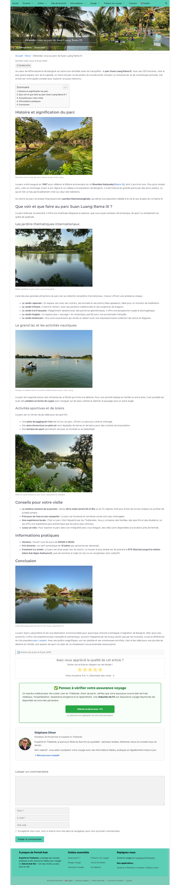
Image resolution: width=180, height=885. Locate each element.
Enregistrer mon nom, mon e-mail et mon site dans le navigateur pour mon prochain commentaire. (69, 831)
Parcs (28, 55)
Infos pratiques (76, 3)
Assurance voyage (76, 867)
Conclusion (24, 104)
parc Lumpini (40, 640)
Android (121, 867)
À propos (133, 3)
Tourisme (26, 3)
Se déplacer (96, 867)
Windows (131, 867)
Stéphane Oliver (25, 48)
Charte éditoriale (98, 881)
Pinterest (151, 858)
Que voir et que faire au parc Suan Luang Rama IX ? (43, 94)
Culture (41, 3)
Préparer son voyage (113, 3)
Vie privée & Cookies (115, 881)
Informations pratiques (30, 101)
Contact (129, 881)
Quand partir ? (74, 858)
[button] (166, 3)
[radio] (80, 670)
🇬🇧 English (145, 3)
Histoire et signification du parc (33, 91)
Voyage (93, 3)
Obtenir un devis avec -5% (90, 709)
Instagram (139, 858)
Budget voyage (74, 862)
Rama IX (119, 184)
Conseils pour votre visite (31, 98)
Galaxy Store (153, 867)
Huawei (141, 867)
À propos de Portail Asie (33, 852)
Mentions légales (82, 881)
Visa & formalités (98, 862)
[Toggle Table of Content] (64, 87)
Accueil (15, 3)
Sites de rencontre (58, 3)
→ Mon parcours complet (47, 755)
